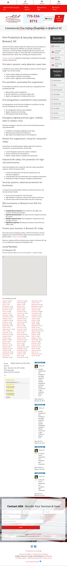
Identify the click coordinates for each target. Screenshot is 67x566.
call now (25, 3)
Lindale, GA (5, 338)
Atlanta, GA (20, 302)
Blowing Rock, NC (36, 306)
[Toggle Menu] (8, 2)
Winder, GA (35, 355)
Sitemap (45, 554)
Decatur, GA (20, 325)
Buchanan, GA (6, 310)
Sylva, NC (34, 352)
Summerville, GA (7, 352)
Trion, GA (5, 355)
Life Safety (56, 94)
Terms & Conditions (25, 554)
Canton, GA (5, 311)
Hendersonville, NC (37, 331)
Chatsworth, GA (6, 317)
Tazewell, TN (20, 354)
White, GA (19, 355)
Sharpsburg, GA (6, 348)
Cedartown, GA (6, 315)
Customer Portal (58, 52)
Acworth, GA (5, 301)
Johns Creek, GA (6, 334)
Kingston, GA (35, 334)
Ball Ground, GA (36, 304)
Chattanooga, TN (21, 317)
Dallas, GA (20, 324)
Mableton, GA (35, 338)
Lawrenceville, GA (22, 336)
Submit (21, 527)
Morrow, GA (5, 341)
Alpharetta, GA (36, 301)
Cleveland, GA (21, 318)
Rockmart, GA (35, 343)
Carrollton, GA (21, 311)
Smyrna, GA (35, 348)
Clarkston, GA (6, 318)
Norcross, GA (35, 341)
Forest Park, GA (21, 329)
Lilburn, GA (35, 336)
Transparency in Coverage (33, 551)
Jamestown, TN (6, 332)
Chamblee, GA (35, 315)
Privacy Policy (37, 554)
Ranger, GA (5, 343)
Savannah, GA (35, 347)
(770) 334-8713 (46, 536)
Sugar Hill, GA (35, 350)
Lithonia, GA (20, 338)
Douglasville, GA (36, 325)
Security (55, 99)
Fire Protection (58, 90)
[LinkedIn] (35, 546)
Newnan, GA (20, 341)
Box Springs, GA (6, 308)
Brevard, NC (20, 308)
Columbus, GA (21, 320)
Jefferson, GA (35, 332)
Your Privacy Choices (32, 562)
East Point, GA (21, 327)
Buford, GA (20, 310)
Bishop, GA (20, 306)
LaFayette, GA (6, 336)
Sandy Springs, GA (22, 347)
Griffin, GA (5, 331)
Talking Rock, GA (6, 354)
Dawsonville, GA (6, 325)
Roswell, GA (5, 347)
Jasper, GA (20, 332)
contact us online (17, 237)
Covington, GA (6, 322)
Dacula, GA (35, 322)
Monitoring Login (58, 65)
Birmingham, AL (6, 306)
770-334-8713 (33, 18)
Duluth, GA (5, 327)
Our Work (56, 108)
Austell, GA (35, 302)
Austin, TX (5, 304)
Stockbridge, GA (21, 350)
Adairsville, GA (21, 301)
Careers (55, 113)
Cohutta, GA (35, 318)
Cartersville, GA (36, 311)
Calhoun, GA (35, 310)
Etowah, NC (35, 327)
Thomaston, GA (36, 354)
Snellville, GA (6, 350)
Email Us (57, 46)
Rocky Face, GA (6, 345)
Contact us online (7, 58)
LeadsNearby (48, 556)
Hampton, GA (20, 331)
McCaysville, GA (21, 339)
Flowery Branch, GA (7, 329)
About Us (56, 118)
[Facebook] (32, 546)
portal (59, 3)
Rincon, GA (20, 343)
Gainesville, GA (36, 329)
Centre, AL (20, 315)
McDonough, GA (36, 339)
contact (42, 3)
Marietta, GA (5, 339)
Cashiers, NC (5, 313)
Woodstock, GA (6, 357)
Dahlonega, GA (6, 324)
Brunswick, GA (35, 308)
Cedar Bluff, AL (36, 313)
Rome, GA (19, 345)
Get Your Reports (57, 58)
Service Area (57, 104)
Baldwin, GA (20, 304)
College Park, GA (6, 320)
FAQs (55, 85)
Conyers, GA (35, 320)
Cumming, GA (21, 322)
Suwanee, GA (20, 352)
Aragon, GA (5, 302)
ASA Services (57, 80)
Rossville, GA (35, 345)
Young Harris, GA (21, 357)
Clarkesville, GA (36, 317)
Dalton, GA (34, 324)
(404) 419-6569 (7, 7)
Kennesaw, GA (21, 334)
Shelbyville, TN (21, 348)
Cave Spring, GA (21, 313)
